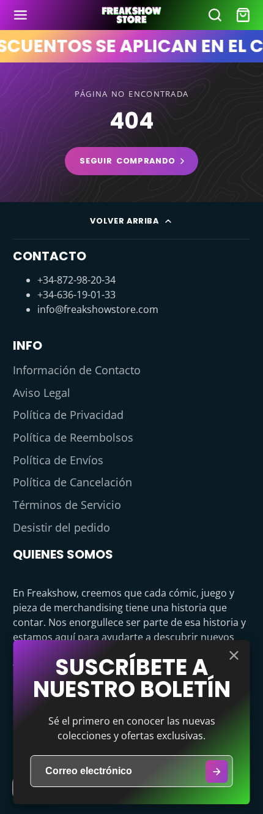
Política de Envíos (58, 460)
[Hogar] (131, 15)
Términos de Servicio (67, 504)
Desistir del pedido (61, 527)
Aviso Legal (41, 392)
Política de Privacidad (68, 414)
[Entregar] (217, 771)
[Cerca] (234, 655)
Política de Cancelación (72, 482)
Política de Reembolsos (73, 437)
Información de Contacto (77, 370)
